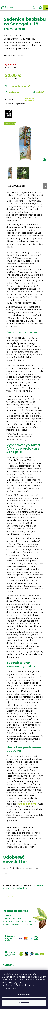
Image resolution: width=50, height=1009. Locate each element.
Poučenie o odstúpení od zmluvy (17, 924)
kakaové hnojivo (26, 804)
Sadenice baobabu (29, 99)
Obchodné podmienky (13, 918)
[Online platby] (29, 938)
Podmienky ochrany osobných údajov (19, 921)
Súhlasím (24, 1002)
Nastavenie (24, 994)
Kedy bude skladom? (20, 86)
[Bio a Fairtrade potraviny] (32, 954)
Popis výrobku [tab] (16, 186)
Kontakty (7, 915)
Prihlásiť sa (12, 897)
